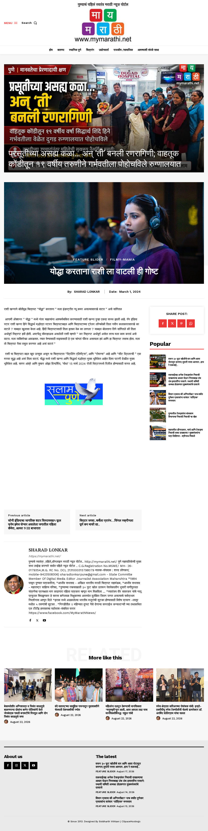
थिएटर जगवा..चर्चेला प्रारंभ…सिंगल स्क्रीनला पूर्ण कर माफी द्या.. (106, 522)
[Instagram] (16, 765)
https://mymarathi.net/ (45, 556)
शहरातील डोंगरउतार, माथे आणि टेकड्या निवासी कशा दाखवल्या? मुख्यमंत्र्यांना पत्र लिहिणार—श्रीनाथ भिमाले (185, 432)
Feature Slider (88, 259)
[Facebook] (30, 619)
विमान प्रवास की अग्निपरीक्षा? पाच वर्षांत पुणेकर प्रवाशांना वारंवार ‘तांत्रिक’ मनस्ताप (185, 397)
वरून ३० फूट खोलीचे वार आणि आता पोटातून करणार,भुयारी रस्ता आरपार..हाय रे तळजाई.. (186, 362)
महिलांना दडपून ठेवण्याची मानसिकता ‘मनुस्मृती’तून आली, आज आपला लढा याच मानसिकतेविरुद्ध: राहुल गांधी (126, 710)
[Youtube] (44, 619)
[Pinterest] (181, 323)
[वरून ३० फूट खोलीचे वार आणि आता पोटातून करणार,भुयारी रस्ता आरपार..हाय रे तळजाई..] (158, 362)
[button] (30, 22)
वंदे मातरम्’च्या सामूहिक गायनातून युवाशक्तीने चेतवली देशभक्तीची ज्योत (77, 708)
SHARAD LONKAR (87, 292)
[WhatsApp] (191, 323)
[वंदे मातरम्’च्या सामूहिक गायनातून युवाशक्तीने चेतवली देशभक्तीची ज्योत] (79, 685)
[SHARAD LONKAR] (14, 584)
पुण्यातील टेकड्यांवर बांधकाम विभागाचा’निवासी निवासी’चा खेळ (182, 415)
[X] (37, 619)
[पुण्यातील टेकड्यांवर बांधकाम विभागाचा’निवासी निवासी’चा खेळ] (158, 415)
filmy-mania (122, 259)
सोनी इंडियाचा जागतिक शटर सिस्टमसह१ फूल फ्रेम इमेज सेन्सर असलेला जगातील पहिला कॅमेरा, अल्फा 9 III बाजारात (34, 524)
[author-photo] (6, 722)
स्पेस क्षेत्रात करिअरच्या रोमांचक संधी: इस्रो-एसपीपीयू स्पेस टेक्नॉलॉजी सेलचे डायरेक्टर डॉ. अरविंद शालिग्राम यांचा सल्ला (179, 710)
